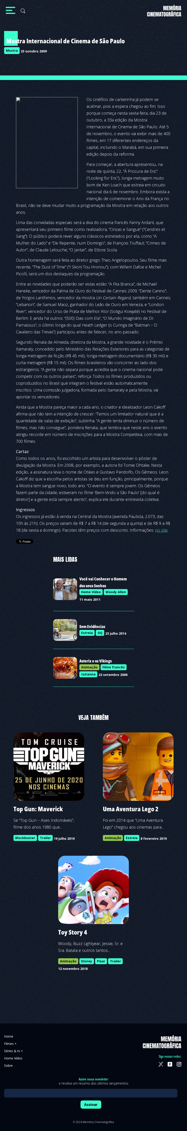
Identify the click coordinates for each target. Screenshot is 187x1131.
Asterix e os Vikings (95, 661)
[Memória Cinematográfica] (164, 13)
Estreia (87, 633)
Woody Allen (116, 592)
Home (8, 1036)
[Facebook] (170, 1064)
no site (161, 530)
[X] (160, 1064)
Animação (89, 667)
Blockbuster (25, 838)
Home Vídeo (91, 592)
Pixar (101, 961)
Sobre (8, 1065)
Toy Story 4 (72, 932)
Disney (86, 961)
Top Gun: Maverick (38, 808)
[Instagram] (179, 1064)
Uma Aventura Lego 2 (130, 808)
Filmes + (10, 1043)
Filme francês (113, 667)
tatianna (88, 674)
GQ (100, 633)
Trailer (45, 838)
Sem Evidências (92, 626)
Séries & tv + (13, 1051)
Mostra (12, 50)
